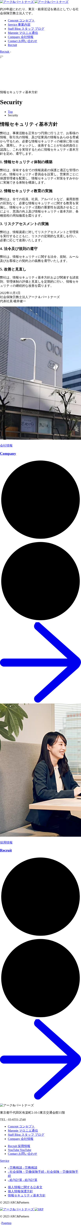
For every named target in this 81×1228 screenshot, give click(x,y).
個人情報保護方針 (20, 1191)
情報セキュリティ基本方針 (27, 1195)
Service (4, 1160)
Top (10, 111)
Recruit (12, 45)
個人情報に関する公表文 (25, 1187)
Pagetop (6, 1223)
